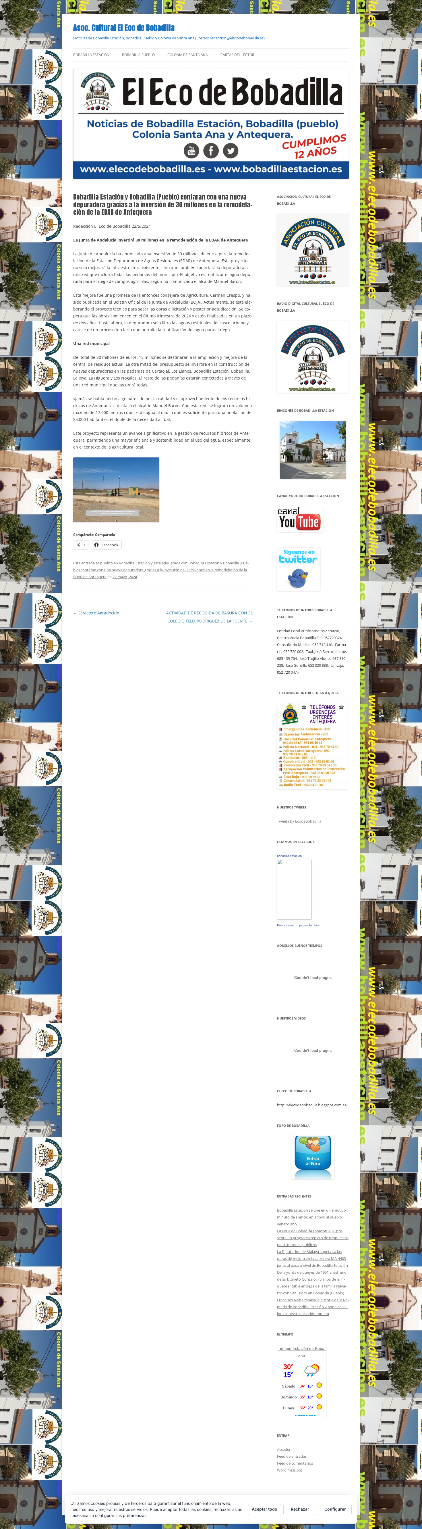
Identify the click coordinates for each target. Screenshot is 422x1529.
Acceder (284, 1449)
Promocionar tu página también (298, 925)
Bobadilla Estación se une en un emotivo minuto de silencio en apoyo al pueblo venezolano (311, 1217)
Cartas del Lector (237, 54)
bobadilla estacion (289, 856)
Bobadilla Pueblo (138, 54)
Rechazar (300, 1509)
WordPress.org (289, 1470)
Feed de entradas (292, 1456)
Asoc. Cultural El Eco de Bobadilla (124, 27)
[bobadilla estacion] (294, 918)
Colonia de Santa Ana (187, 54)
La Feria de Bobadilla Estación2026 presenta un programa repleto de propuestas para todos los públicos (313, 1237)
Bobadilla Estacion (91, 54)
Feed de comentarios (295, 1463)
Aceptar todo (264, 1509)
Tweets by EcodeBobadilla (299, 821)
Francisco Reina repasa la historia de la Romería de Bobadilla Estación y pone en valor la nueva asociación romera (313, 1306)
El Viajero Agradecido (96, 613)
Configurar (335, 1509)
